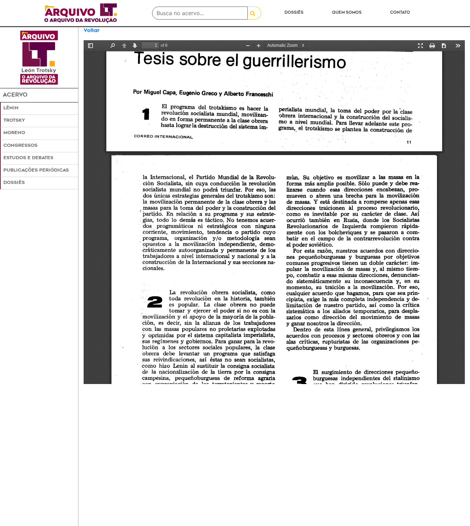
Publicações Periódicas (36, 170)
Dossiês (294, 13)
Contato (400, 13)
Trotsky (14, 121)
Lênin (11, 108)
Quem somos (347, 13)
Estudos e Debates (28, 158)
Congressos (20, 146)
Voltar (91, 30)
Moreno (14, 133)
